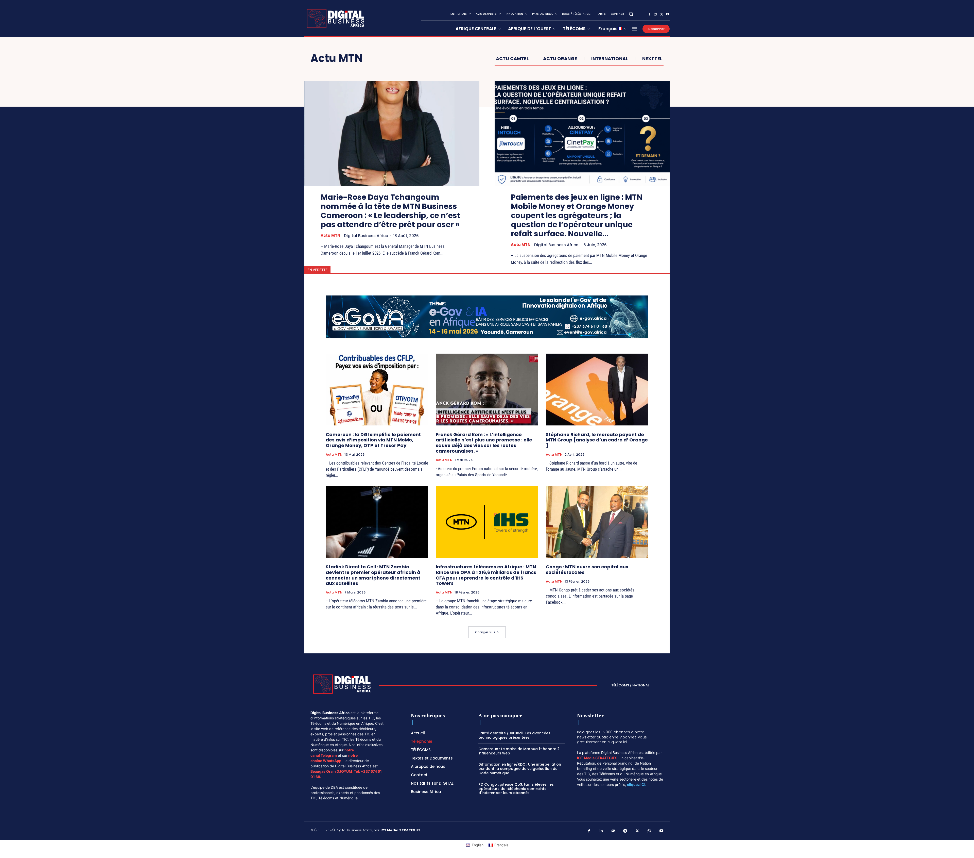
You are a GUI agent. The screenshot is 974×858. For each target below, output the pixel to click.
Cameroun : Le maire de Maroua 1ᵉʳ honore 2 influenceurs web (519, 751)
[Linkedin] (601, 831)
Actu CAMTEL (512, 58)
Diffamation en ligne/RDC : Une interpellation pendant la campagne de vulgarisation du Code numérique (519, 769)
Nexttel (652, 58)
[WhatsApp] (649, 831)
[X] (661, 14)
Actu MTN (330, 235)
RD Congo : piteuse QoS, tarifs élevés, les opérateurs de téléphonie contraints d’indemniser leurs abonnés (516, 789)
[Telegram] (625, 831)
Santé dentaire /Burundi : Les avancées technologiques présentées (514, 735)
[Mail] (613, 831)
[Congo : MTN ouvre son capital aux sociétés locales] (597, 522)
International (609, 58)
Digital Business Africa (366, 235)
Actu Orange (560, 58)
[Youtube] (668, 14)
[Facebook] (649, 14)
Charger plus (485, 632)
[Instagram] (655, 14)
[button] (631, 14)
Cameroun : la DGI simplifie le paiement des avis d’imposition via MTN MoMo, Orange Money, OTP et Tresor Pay (373, 440)
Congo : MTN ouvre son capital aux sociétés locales (587, 569)
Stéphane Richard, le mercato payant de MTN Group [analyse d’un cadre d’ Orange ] (597, 440)
